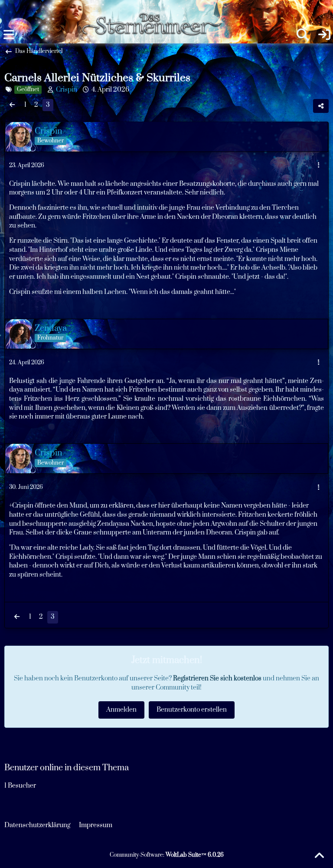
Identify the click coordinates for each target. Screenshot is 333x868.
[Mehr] (318, 165)
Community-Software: (167, 854)
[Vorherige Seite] (12, 105)
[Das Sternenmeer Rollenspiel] (156, 8)
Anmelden (121, 710)
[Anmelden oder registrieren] (324, 34)
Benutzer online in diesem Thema (66, 767)
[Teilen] (321, 106)
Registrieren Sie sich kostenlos (217, 678)
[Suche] (302, 34)
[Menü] (8, 34)
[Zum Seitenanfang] (319, 856)
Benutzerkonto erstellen (192, 710)
